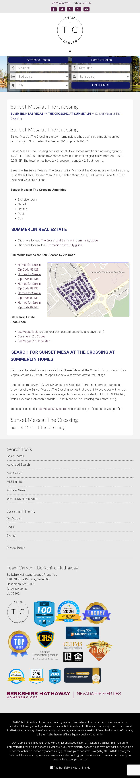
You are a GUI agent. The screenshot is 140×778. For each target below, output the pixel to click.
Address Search (17, 490)
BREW (67, 767)
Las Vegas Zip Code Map (34, 341)
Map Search (14, 473)
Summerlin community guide (64, 245)
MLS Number (15, 481)
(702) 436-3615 (61, 3)
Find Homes (100, 85)
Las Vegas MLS (28, 331)
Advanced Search (38, 60)
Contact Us (84, 3)
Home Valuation (101, 60)
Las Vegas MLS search (52, 409)
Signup (11, 535)
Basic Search (15, 456)
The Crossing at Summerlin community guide (69, 240)
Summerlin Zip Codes (31, 336)
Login (10, 527)
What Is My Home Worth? (23, 499)
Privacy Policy (16, 547)
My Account (14, 518)
